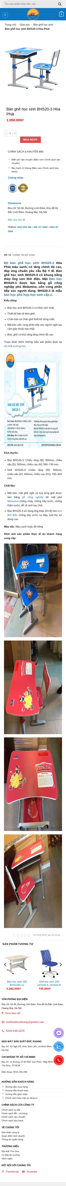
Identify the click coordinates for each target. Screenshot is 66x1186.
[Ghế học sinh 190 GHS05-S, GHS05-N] (49, 963)
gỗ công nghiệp (32, 497)
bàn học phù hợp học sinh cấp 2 (28, 294)
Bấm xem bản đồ (16, 219)
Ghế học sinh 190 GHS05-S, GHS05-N (49, 983)
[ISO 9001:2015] (12, 190)
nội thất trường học (15, 346)
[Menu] (5, 15)
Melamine (13, 501)
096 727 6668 (40, 227)
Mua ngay (30, 139)
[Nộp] (60, 4)
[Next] (60, 971)
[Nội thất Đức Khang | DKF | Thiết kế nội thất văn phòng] (33, 14)
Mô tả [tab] (7, 255)
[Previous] (5, 971)
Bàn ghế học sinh (43, 24)
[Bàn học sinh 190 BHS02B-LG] (16, 963)
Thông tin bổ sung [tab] (23, 255)
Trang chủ (10, 24)
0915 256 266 (24, 227)
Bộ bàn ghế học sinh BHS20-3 (29, 263)
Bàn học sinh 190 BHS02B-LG (17, 983)
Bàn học (55, 279)
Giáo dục (25, 24)
